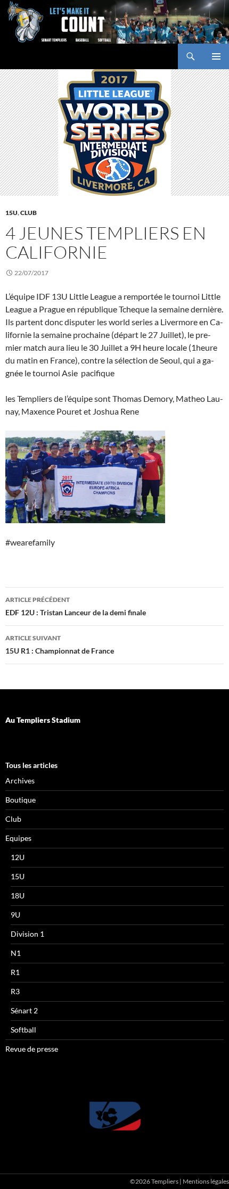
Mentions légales (206, 1181)
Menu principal (216, 56)
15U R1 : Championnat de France (59, 644)
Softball (23, 1029)
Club (28, 213)
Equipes (18, 838)
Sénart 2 (24, 1010)
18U (17, 895)
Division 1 (27, 933)
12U (17, 857)
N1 (16, 952)
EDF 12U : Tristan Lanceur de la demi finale (75, 606)
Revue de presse (31, 1048)
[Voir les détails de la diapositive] (114, 1116)
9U (15, 914)
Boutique (20, 799)
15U (11, 213)
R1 (15, 972)
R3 (15, 991)
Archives (20, 780)
